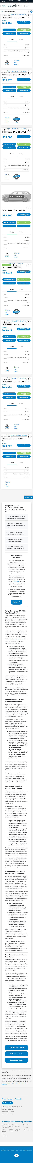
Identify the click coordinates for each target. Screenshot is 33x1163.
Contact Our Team (16, 1060)
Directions (25, 1127)
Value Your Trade (9, 33)
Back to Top (28, 497)
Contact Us (16, 602)
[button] (7, 15)
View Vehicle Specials (16, 1048)
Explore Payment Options (9, 30)
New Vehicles (5, 1125)
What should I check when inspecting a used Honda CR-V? (15, 533)
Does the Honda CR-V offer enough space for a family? (15, 540)
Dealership (27, 1122)
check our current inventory (17, 640)
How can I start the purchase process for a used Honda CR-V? (15, 547)
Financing (19, 1122)
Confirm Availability (23, 33)
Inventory (5, 1122)
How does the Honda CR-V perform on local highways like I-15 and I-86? (16, 525)
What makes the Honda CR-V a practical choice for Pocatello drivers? (16, 517)
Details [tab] (12, 39)
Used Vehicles (5, 1127)
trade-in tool (16, 581)
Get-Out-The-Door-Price (24, 22)
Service (12, 1122)
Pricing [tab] (21, 39)
